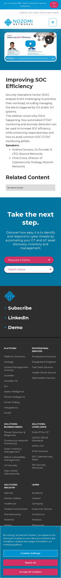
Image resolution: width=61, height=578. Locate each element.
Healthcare (10, 503)
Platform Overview (14, 356)
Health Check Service (44, 372)
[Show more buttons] (53, 58)
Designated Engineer (44, 361)
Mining (8, 525)
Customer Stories (42, 508)
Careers (36, 498)
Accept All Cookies (30, 572)
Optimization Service (43, 377)
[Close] (57, 530)
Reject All (30, 562)
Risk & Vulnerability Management (14, 458)
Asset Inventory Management (13, 450)
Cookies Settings (30, 553)
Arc (6, 386)
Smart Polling (12, 402)
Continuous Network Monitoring (16, 442)
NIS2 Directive (40, 451)
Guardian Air (11, 380)
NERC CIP (38, 445)
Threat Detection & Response (14, 434)
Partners (36, 519)
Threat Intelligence (14, 396)
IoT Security (10, 465)
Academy (37, 492)
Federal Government (15, 508)
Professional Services (44, 356)
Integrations (11, 407)
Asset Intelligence (14, 391)
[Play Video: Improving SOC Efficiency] (30, 43)
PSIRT (7, 412)
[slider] (30, 58)
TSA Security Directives (39, 466)
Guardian (9, 375)
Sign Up (54, 4)
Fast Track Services (42, 367)
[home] (18, 22)
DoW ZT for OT (40, 432)
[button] (53, 22)
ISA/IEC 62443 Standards (40, 439)
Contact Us (38, 514)
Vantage (9, 361)
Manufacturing (12, 514)
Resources (38, 525)
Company (37, 503)
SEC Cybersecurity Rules (42, 458)
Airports (8, 492)
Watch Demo (16, 269)
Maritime (9, 519)
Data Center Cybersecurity (11, 472)
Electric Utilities (12, 498)
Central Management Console (16, 369)
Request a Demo (19, 260)
